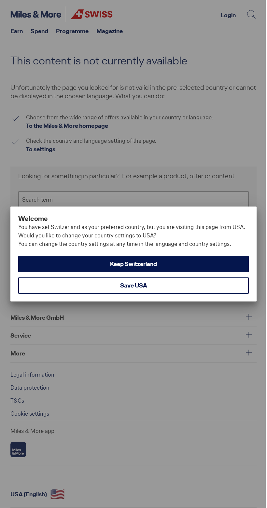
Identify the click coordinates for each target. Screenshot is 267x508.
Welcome (33, 218)
